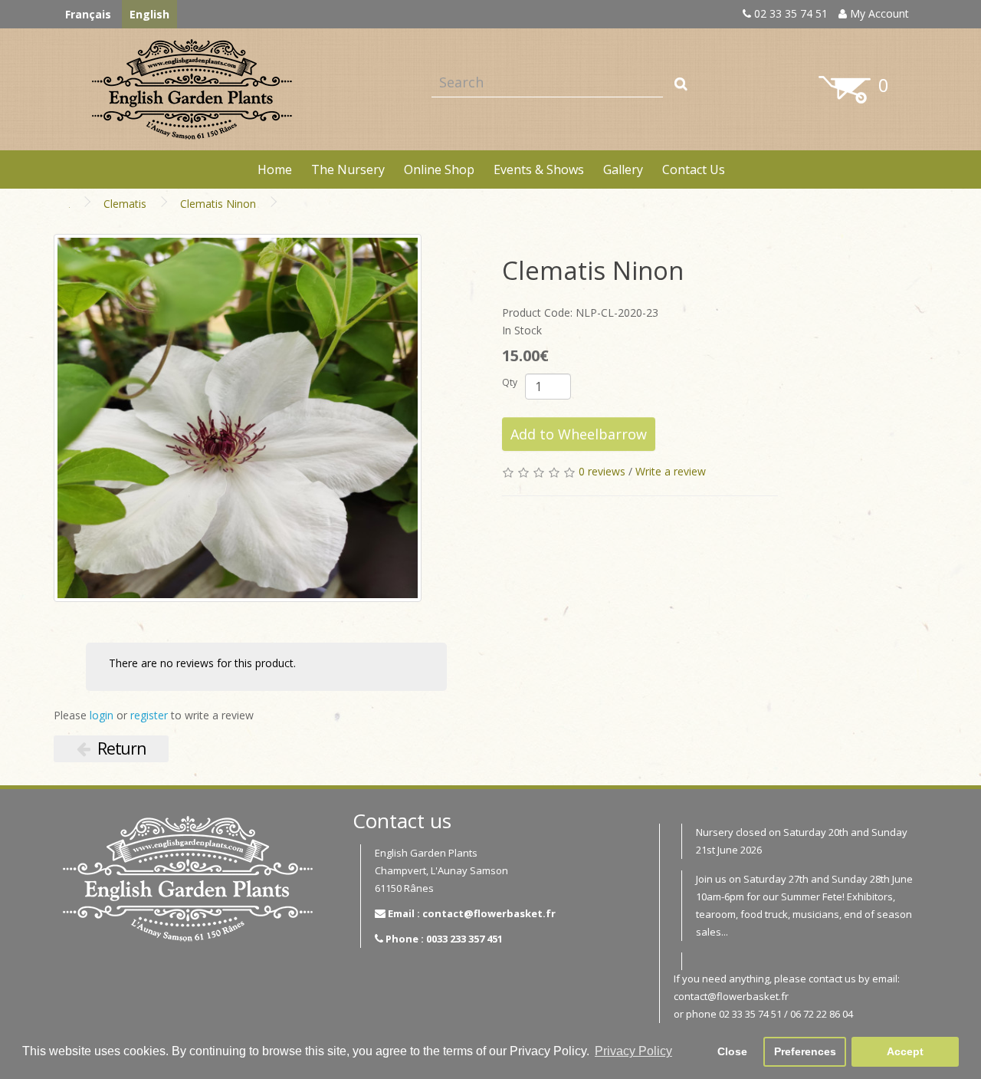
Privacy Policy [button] (633, 1051)
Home (275, 169)
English (149, 14)
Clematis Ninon (218, 203)
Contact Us (693, 169)
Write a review (670, 471)
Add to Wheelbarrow (578, 434)
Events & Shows (539, 169)
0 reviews (602, 471)
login (101, 715)
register (149, 715)
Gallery (623, 169)
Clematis (124, 203)
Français (88, 14)
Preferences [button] (805, 1051)
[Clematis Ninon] (238, 418)
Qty (509, 382)
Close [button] (732, 1051)
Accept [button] (905, 1051)
